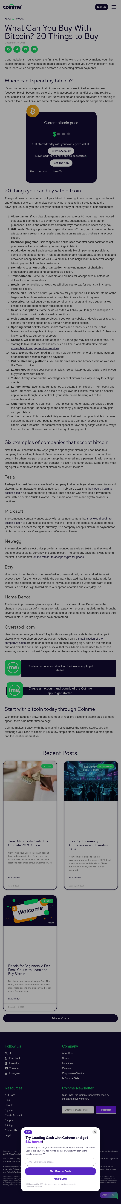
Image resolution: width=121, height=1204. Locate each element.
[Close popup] (94, 1131)
